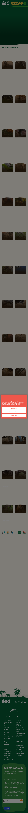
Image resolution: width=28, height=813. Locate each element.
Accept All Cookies (14, 415)
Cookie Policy (17, 404)
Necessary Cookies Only (14, 411)
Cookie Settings (14, 408)
